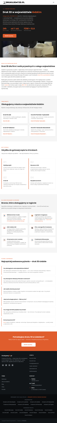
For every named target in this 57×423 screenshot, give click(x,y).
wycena (4, 30)
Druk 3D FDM (32, 358)
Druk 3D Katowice (29, 410)
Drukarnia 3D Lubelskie (22, 402)
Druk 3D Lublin (14, 412)
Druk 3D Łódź (6, 121)
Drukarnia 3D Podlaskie (23, 404)
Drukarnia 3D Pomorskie (36, 404)
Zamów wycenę (33, 371)
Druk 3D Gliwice (28, 415)
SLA (16, 16)
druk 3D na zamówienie (44, 75)
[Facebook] (9, 365)
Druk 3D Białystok (24, 412)
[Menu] (53, 2)
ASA (26, 85)
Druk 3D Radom (42, 412)
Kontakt (3, 389)
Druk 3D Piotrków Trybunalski (38, 121)
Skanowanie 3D (33, 368)
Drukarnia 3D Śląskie (49, 404)
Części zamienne (33, 366)
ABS (23, 85)
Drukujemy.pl (7, 355)
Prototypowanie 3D (34, 363)
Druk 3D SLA (32, 361)
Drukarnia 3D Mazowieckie (10, 404)
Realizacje (4, 379)
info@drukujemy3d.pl (36, 385)
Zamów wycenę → (9, 35)
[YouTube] (12, 365)
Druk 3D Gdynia (33, 412)
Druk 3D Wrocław (39, 410)
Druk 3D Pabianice (7, 133)
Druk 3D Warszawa (9, 410)
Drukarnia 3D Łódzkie (35, 402)
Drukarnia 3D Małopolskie (48, 402)
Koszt (4, 322)
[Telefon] (6, 365)
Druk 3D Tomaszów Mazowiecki (38, 133)
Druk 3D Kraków (19, 410)
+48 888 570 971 (35, 380)
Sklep (3, 386)
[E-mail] (3, 365)
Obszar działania (6, 381)
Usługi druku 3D (7, 16)
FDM (13, 16)
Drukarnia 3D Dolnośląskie (9, 402)
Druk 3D (3, 63)
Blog (3, 384)
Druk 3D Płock (51, 412)
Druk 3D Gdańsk (48, 410)
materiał (6, 85)
